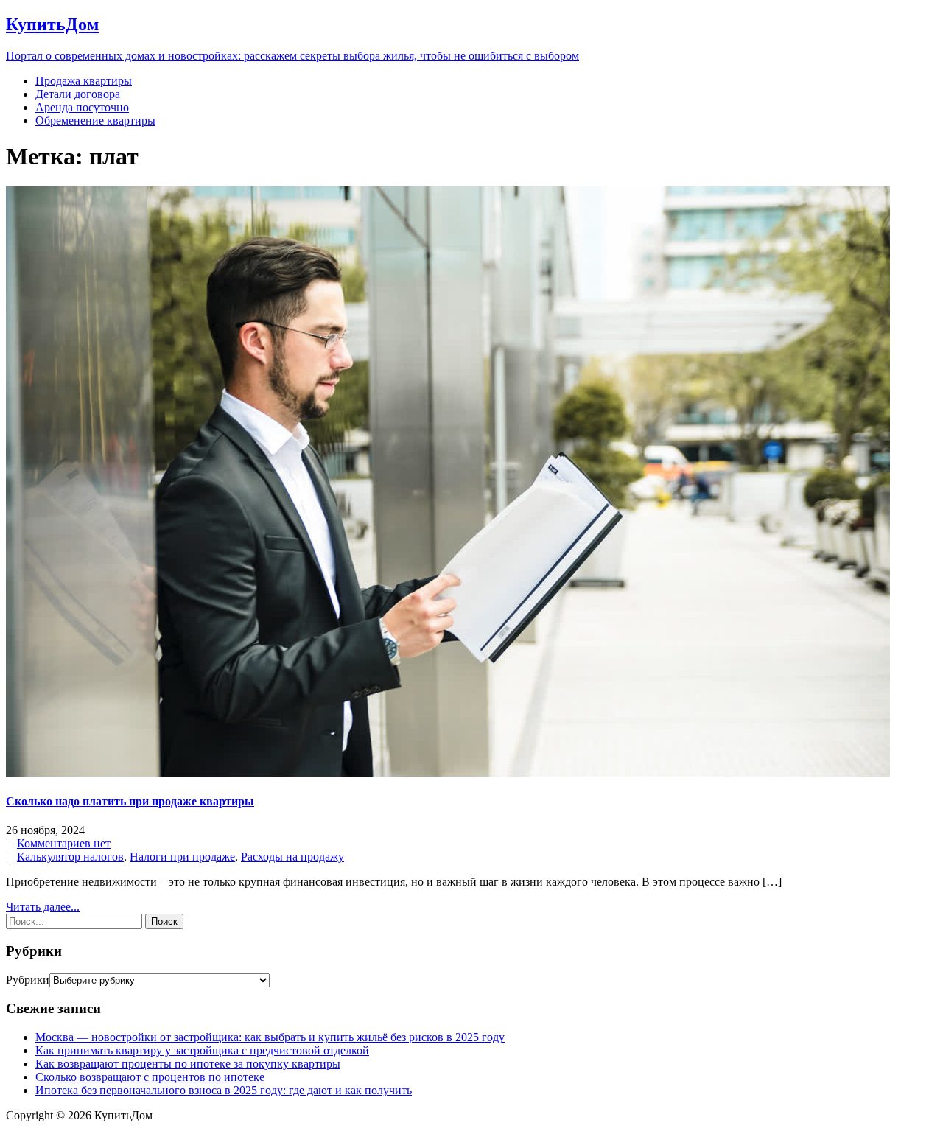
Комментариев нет (64, 843)
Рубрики (27, 979)
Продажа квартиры (83, 80)
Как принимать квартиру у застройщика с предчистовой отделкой (202, 1050)
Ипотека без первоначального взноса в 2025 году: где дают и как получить (223, 1090)
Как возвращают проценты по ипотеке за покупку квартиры (187, 1063)
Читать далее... (43, 906)
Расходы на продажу (292, 856)
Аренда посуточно (82, 107)
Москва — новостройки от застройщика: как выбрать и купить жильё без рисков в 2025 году (270, 1037)
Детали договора (77, 94)
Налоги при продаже (182, 856)
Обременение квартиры (95, 120)
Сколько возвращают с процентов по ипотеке (149, 1077)
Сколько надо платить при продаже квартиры (130, 801)
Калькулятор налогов (70, 856)
